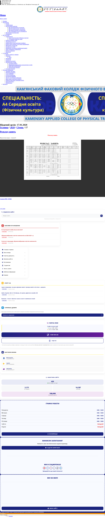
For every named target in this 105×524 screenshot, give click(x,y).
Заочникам (8, 58)
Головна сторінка (8, 249)
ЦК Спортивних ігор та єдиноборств (18, 31)
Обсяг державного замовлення (13, 49)
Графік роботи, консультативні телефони (16, 43)
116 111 (54, 341)
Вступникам (7, 262)
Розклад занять (8, 131)
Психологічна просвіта (14, 67)
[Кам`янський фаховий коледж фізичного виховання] (52, 9)
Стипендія (8, 59)
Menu (3, 15)
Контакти (5, 84)
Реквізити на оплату (11, 61)
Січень (20, 127)
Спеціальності (9, 36)
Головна (5, 21)
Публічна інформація (8, 70)
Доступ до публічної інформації (13, 77)
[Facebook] (47, 468)
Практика (8, 55)
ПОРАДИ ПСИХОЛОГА (15, 66)
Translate (11, 516)
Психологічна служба (11, 62)
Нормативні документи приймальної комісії (16, 48)
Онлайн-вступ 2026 (10, 46)
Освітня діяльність (9, 255)
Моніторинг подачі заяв (11, 45)
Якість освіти (7, 268)
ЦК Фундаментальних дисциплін (17, 28)
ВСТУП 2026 (6, 35)
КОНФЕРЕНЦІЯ (53, 434)
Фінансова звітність (10, 72)
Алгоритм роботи (13, 63)
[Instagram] (51, 468)
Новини (6, 275)
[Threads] (54, 468)
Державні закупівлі (10, 71)
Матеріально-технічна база (12, 32)
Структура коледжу (10, 75)
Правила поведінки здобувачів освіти (15, 80)
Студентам (5, 53)
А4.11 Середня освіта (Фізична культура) (18, 37)
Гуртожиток (9, 34)
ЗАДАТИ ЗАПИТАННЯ (53, 448)
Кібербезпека (9, 83)
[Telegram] (60, 468)
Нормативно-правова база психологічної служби (20, 65)
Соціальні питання (10, 68)
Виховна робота (8, 259)
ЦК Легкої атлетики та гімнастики (17, 30)
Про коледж (6, 22)
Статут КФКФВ (9, 74)
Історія (7, 23)
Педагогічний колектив (11, 26)
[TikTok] (57, 468)
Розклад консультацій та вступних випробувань (17, 44)
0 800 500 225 (54, 335)
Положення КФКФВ (11, 76)
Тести (10, 57)
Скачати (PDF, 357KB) (6, 199)
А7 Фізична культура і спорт (15, 39)
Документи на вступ (11, 41)
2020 (12, 127)
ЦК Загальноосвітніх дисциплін (16, 27)
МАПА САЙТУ (53, 508)
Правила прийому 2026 (11, 40)
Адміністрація (9, 25)
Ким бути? (8, 52)
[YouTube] (44, 468)
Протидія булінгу (10, 81)
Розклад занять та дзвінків (12, 54)
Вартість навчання (10, 50)
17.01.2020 (2, 208)
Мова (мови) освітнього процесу (14, 79)
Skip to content (3, 18)
